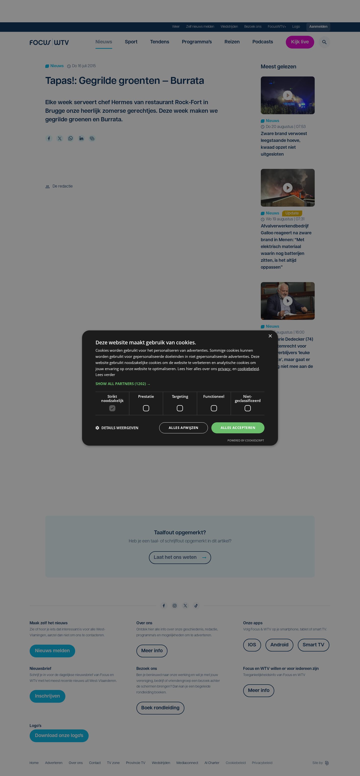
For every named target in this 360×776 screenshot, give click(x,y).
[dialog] (180, 388)
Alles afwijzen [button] (183, 427)
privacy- (224, 368)
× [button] (270, 336)
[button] (180, 383)
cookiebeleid (248, 368)
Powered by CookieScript (246, 440)
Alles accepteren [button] (238, 427)
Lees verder (105, 374)
